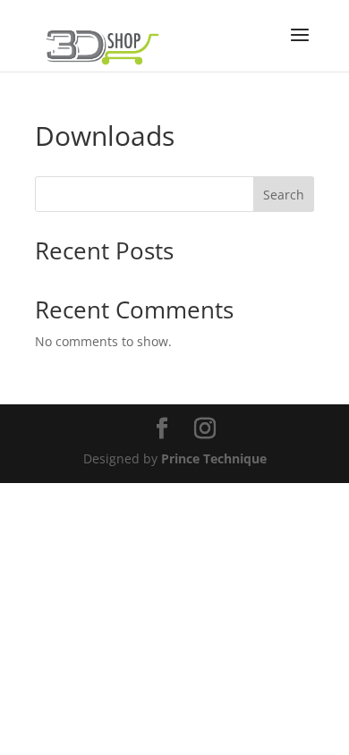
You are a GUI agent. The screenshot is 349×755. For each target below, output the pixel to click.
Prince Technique (214, 458)
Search (283, 194)
